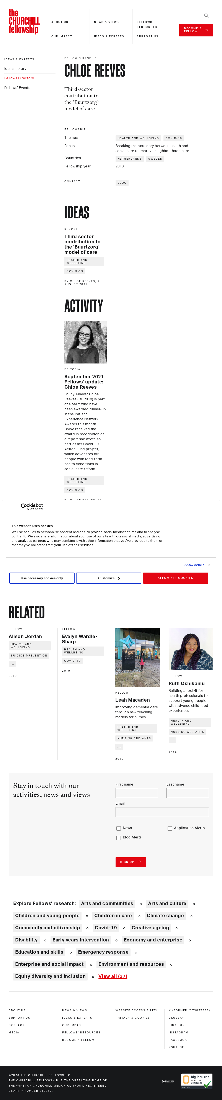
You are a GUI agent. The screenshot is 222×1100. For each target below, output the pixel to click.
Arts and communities (107, 903)
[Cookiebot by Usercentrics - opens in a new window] (24, 506)
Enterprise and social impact (49, 964)
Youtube (176, 1047)
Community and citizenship (47, 927)
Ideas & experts (109, 36)
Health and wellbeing (138, 138)
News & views (106, 22)
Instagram (179, 1032)
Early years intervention (80, 940)
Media (14, 1032)
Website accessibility (137, 1010)
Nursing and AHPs (134, 738)
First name (124, 784)
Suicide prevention (29, 655)
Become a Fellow (78, 1040)
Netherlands (130, 158)
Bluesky (176, 1018)
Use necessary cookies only (42, 578)
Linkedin (177, 1025)
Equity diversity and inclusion (50, 976)
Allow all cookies (176, 578)
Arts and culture (167, 903)
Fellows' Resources (81, 1032)
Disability (26, 940)
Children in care (113, 915)
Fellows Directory (19, 78)
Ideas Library (15, 68)
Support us (147, 36)
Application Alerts (189, 828)
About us (60, 22)
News (127, 828)
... (13, 664)
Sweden (155, 158)
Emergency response (103, 952)
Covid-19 (174, 138)
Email (120, 803)
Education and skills (39, 952)
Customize (106, 578)
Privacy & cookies (133, 1018)
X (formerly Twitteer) (189, 1010)
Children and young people (47, 915)
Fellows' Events (17, 88)
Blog (122, 183)
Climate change (165, 915)
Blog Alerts (132, 837)
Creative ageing (150, 927)
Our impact (61, 36)
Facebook (178, 1040)
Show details (194, 565)
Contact (17, 1025)
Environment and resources (131, 964)
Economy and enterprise (153, 940)
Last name (175, 784)
